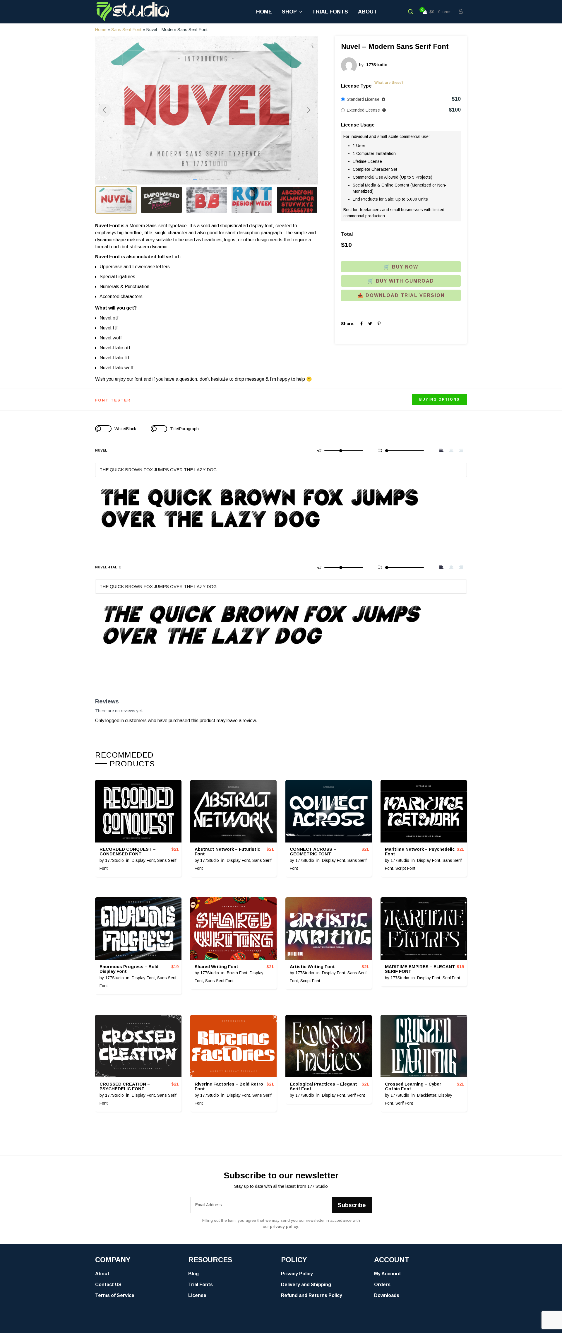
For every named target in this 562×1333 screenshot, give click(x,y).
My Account (387, 1273)
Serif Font (451, 977)
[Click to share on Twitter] (370, 323)
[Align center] (451, 450)
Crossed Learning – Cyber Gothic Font (413, 1086)
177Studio (114, 860)
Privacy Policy (297, 1273)
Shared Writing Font (216, 966)
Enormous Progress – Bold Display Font (129, 969)
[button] (104, 110)
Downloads (386, 1295)
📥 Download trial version (401, 295)
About (367, 12)
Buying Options (439, 399)
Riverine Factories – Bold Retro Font (229, 1086)
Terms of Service (114, 1295)
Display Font (143, 860)
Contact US (108, 1284)
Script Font (405, 868)
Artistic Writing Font (312, 966)
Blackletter (426, 1095)
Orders (382, 1284)
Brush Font (237, 972)
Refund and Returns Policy (311, 1295)
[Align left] (441, 450)
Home (264, 12)
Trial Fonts (330, 12)
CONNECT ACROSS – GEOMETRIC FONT (313, 852)
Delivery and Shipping (306, 1284)
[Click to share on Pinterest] (379, 323)
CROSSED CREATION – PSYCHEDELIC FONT (125, 1086)
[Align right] (461, 450)
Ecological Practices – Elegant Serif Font (323, 1086)
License (197, 1295)
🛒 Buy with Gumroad (401, 280)
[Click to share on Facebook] (361, 323)
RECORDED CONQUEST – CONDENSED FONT (128, 852)
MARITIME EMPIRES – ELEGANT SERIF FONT (420, 969)
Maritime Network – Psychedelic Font (420, 852)
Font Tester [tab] (113, 400)
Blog (193, 1273)
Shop (289, 12)
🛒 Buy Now (401, 266)
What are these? (389, 83)
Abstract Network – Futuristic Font (227, 852)
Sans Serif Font (126, 29)
